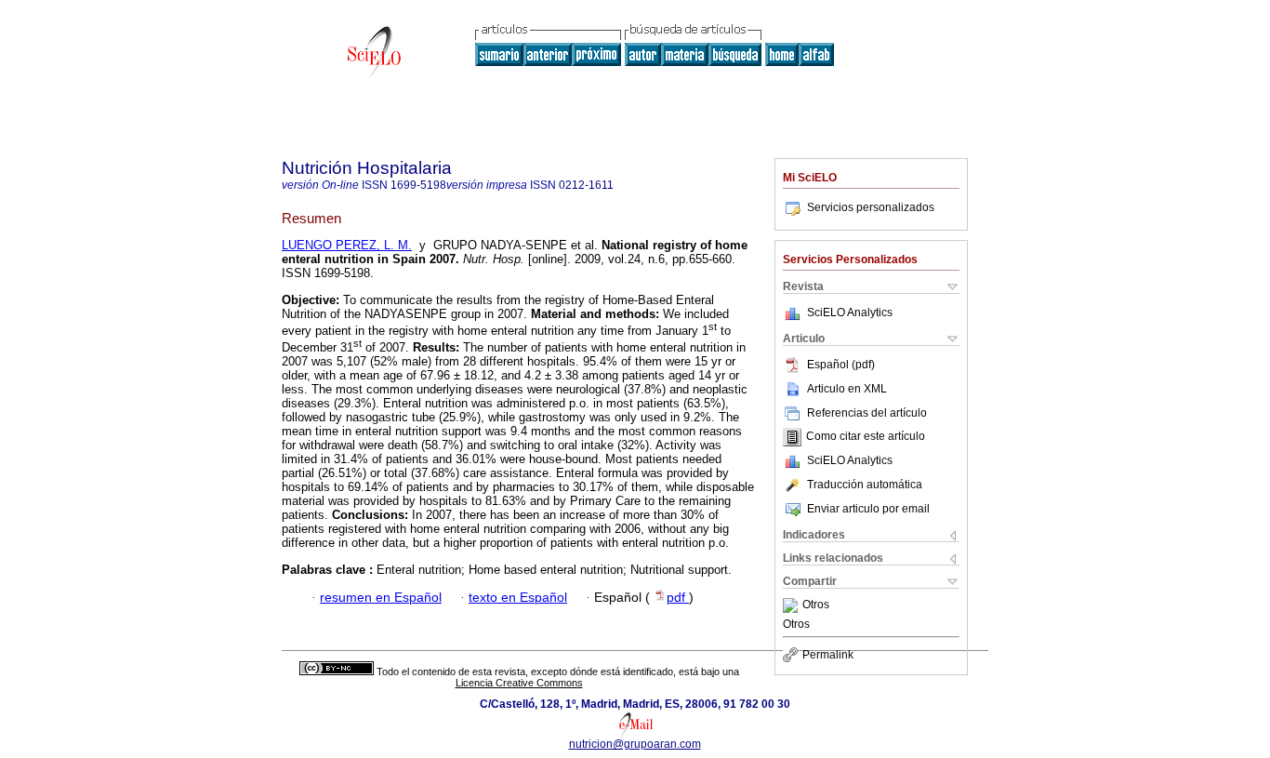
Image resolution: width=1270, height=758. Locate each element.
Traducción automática (864, 484)
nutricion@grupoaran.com (635, 744)
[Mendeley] (792, 605)
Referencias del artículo (867, 412)
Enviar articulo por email (868, 508)
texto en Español (518, 598)
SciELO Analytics (850, 312)
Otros (815, 605)
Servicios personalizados (870, 207)
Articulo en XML (847, 388)
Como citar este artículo (865, 437)
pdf (678, 598)
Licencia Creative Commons (519, 682)
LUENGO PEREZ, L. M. (347, 245)
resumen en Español (381, 598)
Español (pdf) (841, 364)
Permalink (827, 654)
